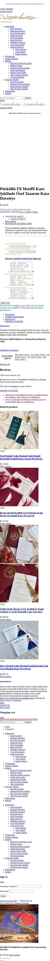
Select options (14, 955)
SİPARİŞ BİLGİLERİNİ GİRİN (18, 224)
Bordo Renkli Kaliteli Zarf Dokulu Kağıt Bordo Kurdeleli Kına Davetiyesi (21, 514)
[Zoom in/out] (9, 958)
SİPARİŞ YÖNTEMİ (14, 321)
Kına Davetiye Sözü (13, 254)
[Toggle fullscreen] (6, 958)
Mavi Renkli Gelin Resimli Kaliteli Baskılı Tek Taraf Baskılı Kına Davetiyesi (24, 667)
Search (28, 98)
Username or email (8, 886)
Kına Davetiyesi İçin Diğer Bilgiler (19, 274)
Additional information (14, 317)
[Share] (4, 958)
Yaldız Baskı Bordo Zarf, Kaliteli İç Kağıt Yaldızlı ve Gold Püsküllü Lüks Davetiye (22, 610)
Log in (3, 896)
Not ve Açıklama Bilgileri (15, 287)
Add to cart (5, 303)
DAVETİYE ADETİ (8, 212)
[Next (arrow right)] (4, 960)
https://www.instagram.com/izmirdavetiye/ (17, 698)
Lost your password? (8, 901)
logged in (14, 386)
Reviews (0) (10, 319)
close (2, 717)
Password (4, 891)
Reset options (10, 221)
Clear (35, 212)
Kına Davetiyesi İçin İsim (15, 244)
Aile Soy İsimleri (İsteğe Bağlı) (17, 249)
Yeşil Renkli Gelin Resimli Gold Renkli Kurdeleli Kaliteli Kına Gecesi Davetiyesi (21, 457)
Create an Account (21, 903)
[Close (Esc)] (1, 958)
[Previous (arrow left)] (1, 960)
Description (9, 314)
